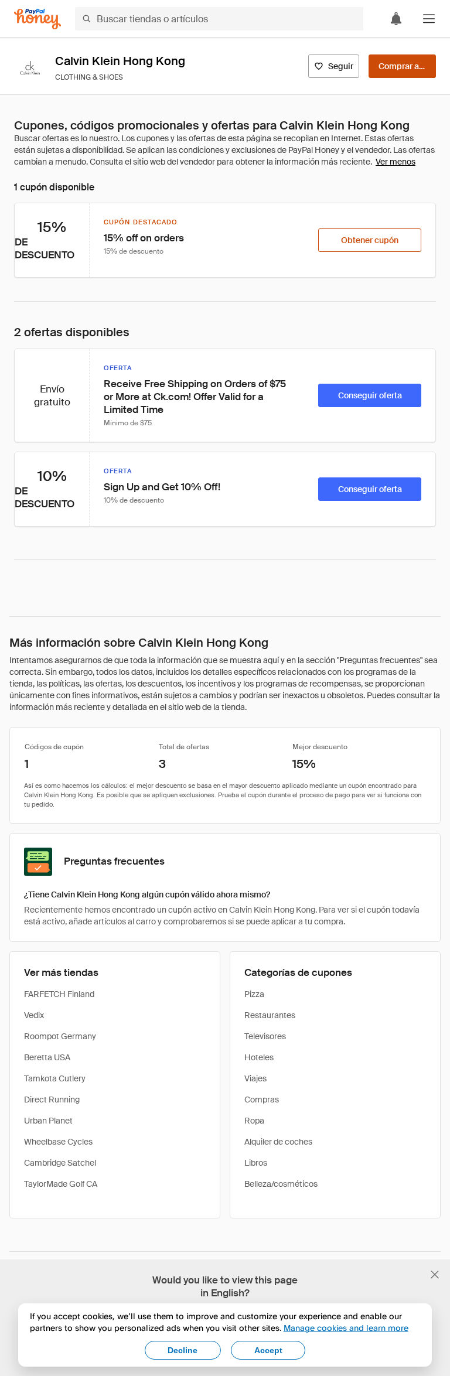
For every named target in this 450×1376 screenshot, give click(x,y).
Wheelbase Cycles (58, 1141)
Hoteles (259, 1057)
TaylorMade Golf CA (60, 1184)
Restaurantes (269, 1015)
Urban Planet (48, 1120)
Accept (268, 1350)
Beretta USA (47, 1057)
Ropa (254, 1120)
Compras (261, 1099)
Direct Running (52, 1099)
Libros (255, 1163)
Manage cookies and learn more (346, 1328)
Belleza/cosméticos (281, 1184)
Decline (182, 1350)
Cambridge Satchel (60, 1163)
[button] (429, 18)
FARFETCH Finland (59, 994)
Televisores (265, 1036)
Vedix (34, 1015)
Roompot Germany (60, 1036)
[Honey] (37, 19)
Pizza (254, 994)
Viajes (255, 1078)
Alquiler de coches (278, 1141)
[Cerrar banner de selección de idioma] (435, 1275)
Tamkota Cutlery (55, 1078)
